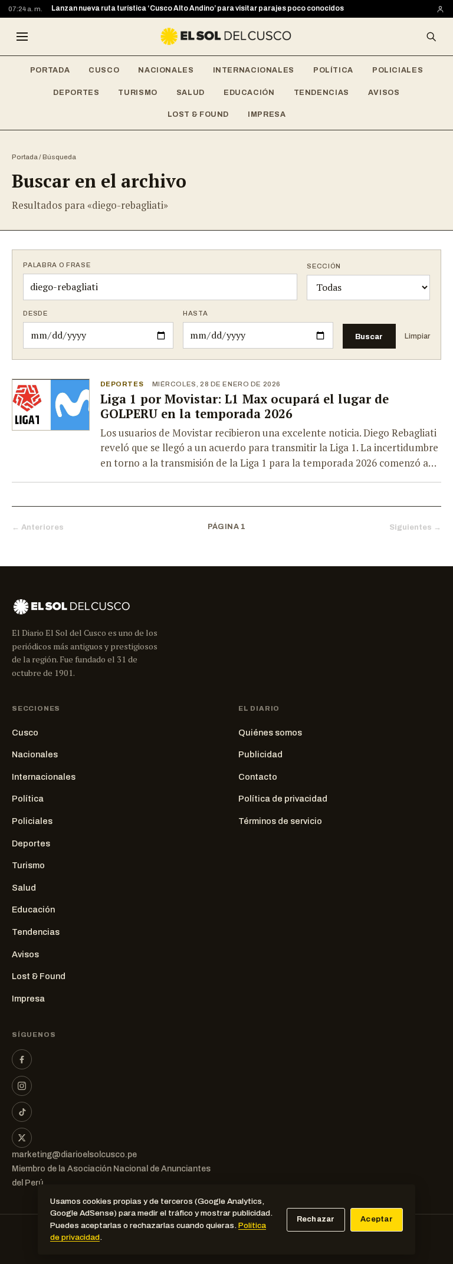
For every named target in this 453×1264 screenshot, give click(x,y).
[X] (22, 1138)
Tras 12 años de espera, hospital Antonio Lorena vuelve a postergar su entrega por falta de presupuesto (234, 10)
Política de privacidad (282, 798)
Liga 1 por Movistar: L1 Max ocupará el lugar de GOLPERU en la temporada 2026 (244, 406)
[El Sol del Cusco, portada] (226, 36)
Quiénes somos (270, 732)
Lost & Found (198, 114)
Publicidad (260, 754)
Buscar (369, 336)
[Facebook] (22, 1059)
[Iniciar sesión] (440, 9)
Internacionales (253, 70)
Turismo (137, 92)
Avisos (384, 92)
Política (333, 70)
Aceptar (376, 1219)
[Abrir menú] (22, 37)
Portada (50, 70)
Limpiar (417, 336)
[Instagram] (22, 1086)
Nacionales (165, 70)
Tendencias (321, 92)
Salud (190, 92)
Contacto (257, 777)
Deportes (76, 92)
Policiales (397, 70)
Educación (249, 92)
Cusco (103, 70)
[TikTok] (22, 1112)
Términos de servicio (280, 821)
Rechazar (316, 1219)
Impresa (266, 114)
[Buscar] (431, 37)
